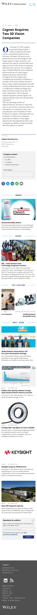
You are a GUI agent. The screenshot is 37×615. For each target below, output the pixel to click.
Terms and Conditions (13, 598)
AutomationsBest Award (11, 223)
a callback (8, 162)
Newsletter (8, 586)
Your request (7, 170)
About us (7, 591)
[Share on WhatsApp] (17, 183)
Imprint (6, 595)
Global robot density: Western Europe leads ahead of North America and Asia (16, 391)
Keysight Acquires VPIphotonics (13, 467)
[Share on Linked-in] (12, 183)
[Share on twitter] (8, 183)
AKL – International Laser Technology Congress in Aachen (13, 264)
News (16, 25)
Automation (12, 349)
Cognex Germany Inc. (9, 139)
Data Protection (11, 600)
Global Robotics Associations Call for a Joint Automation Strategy (14, 352)
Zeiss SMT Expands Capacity (12, 506)
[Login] (30, 4)
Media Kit (7, 593)
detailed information (12, 165)
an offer (8, 160)
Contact (6, 588)
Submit (28, 537)
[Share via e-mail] (21, 183)
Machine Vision (10, 570)
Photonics (7, 572)
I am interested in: (9, 157)
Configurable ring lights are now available (17, 428)
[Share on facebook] (3, 183)
